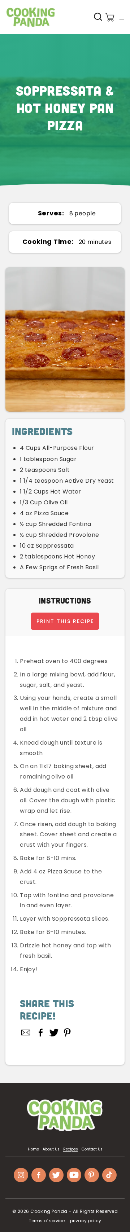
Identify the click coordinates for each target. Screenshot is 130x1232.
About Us (51, 1149)
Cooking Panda (49, 1211)
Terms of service (47, 1221)
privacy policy (85, 1221)
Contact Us (92, 1149)
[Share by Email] (26, 1032)
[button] (121, 17)
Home (33, 1149)
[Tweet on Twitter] (54, 1032)
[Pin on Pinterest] (67, 1032)
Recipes (70, 1149)
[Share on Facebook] (41, 1032)
